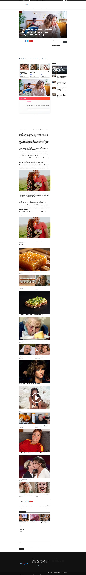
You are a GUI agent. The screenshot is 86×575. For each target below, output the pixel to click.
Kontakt (30, 0)
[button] (66, 8)
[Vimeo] (63, 0)
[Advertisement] (34, 51)
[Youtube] (66, 0)
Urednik (22, 36)
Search (53, 40)
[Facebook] (60, 0)
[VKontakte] (64, 0)
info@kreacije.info (37, 565)
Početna (28, 0)
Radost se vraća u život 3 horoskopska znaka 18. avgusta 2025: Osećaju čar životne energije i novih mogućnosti (43, 508)
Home (20, 10)
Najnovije (23, 10)
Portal (54, 72)
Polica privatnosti (37, 0)
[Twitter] (61, 0)
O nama (33, 0)
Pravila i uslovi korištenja (43, 0)
